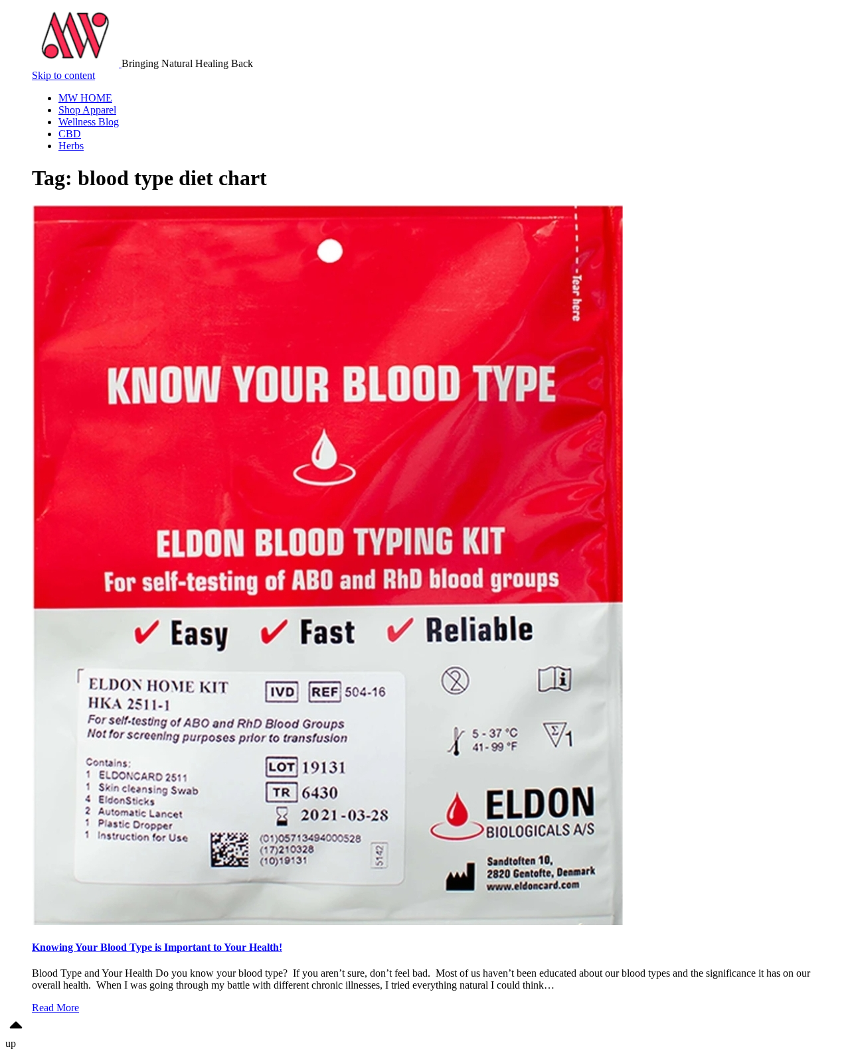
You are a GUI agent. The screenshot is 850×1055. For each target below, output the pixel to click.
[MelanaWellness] (77, 63)
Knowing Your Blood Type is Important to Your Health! (157, 947)
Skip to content (63, 75)
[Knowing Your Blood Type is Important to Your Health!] (327, 921)
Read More (55, 1007)
